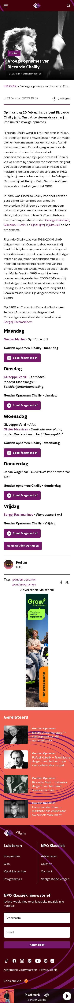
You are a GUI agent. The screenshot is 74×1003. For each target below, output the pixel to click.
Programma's (13, 879)
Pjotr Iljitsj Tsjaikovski (46, 224)
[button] (67, 996)
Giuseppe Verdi (15, 377)
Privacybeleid (48, 969)
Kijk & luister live (15, 871)
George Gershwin (57, 220)
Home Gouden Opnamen (23, 546)
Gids (7, 863)
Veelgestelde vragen (55, 879)
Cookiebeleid (12, 981)
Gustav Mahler (14, 339)
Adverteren (49, 856)
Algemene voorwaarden (20, 969)
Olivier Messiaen (16, 429)
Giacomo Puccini (15, 224)
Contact (46, 871)
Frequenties (12, 856)
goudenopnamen (24, 584)
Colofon (46, 863)
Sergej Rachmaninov (18, 322)
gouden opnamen (24, 579)
